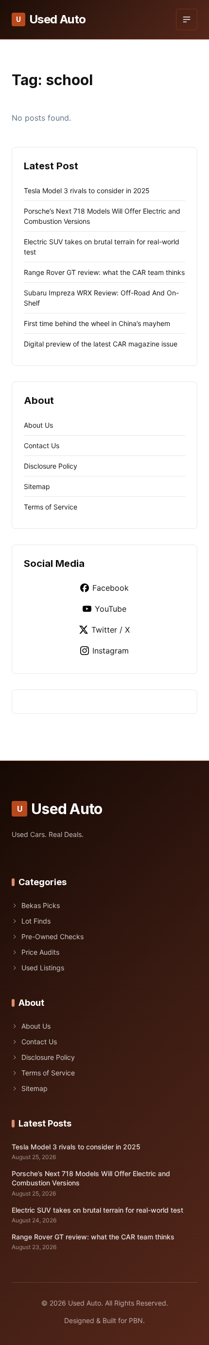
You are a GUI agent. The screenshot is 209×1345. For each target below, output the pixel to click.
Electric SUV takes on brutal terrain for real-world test (97, 1210)
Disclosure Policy (50, 466)
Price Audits (40, 952)
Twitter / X (110, 630)
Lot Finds (36, 921)
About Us (38, 425)
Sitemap (37, 486)
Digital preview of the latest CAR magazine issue (100, 344)
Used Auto (51, 19)
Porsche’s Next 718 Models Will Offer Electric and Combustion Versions (91, 1178)
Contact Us (41, 445)
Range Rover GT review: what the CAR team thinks (104, 272)
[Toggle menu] (186, 19)
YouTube (110, 609)
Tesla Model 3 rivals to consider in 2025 (87, 190)
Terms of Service (50, 507)
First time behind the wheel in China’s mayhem (97, 323)
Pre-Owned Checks (52, 936)
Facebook (110, 588)
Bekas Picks (40, 905)
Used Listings (42, 967)
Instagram (110, 650)
